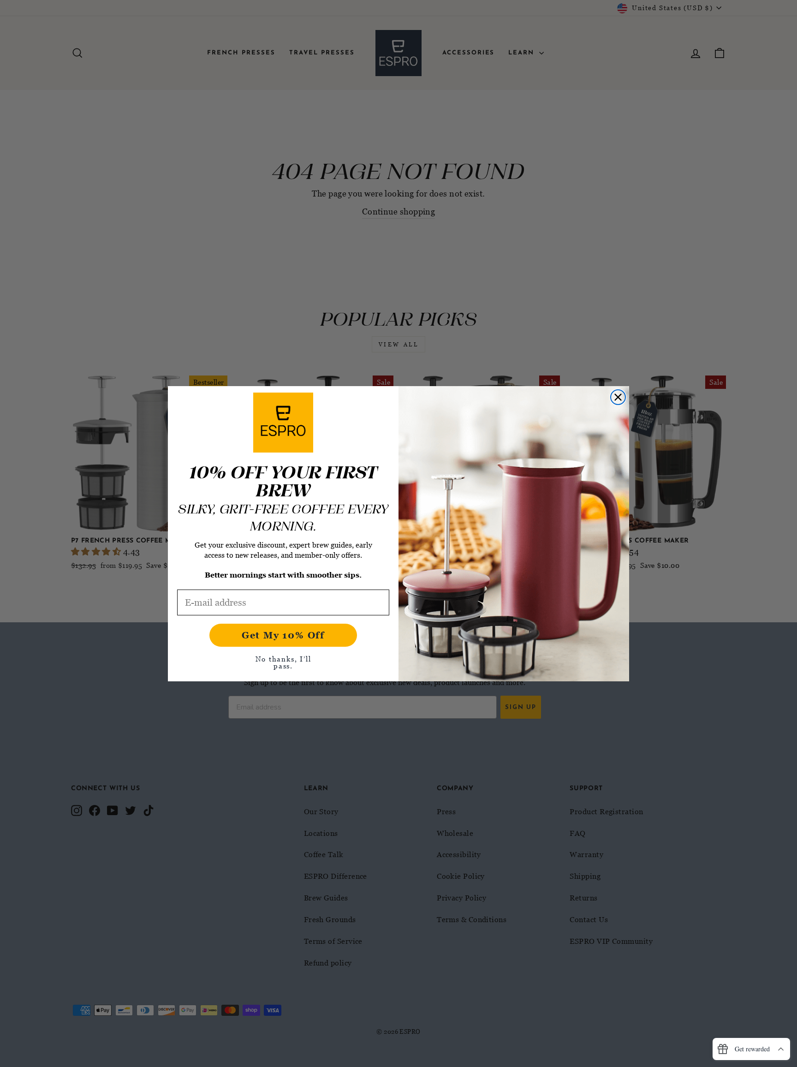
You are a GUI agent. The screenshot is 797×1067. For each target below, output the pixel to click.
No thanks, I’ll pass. (283, 662)
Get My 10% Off (283, 635)
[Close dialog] (618, 397)
